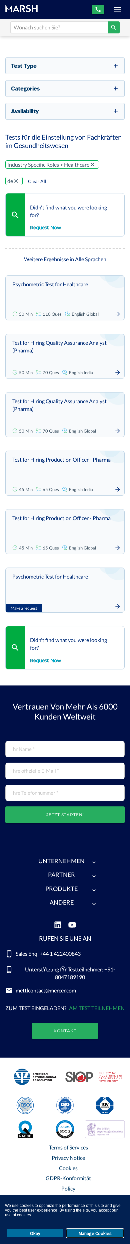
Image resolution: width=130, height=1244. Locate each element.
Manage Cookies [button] (95, 1233)
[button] (64, 862)
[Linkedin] (57, 925)
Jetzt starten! (65, 814)
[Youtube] (72, 925)
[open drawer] (117, 9)
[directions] (114, 27)
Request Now (45, 227)
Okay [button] (35, 1233)
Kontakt (65, 1030)
